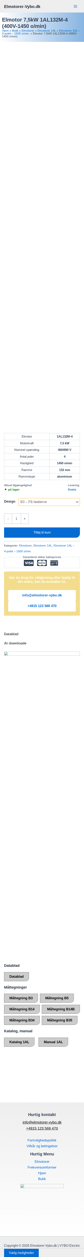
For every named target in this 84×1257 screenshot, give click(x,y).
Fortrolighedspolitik (42, 1140)
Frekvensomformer (42, 1167)
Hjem (5, 30)
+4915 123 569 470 (42, 606)
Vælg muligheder (21, 1253)
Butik (15, 30)
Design (9, 501)
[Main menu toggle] (75, 6)
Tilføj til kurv (42, 532)
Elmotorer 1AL (47, 30)
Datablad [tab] (11, 634)
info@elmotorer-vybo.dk (42, 595)
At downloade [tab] (15, 643)
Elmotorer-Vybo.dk (22, 6)
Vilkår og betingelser (42, 1146)
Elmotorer (28, 30)
